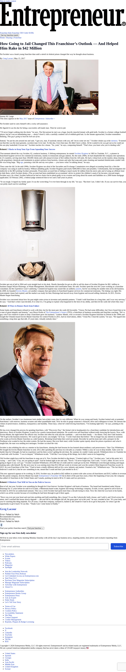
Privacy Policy (10, 609)
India (7, 660)
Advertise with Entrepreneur (16, 585)
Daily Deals (9, 600)
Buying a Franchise (13, 38)
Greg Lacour (8, 58)
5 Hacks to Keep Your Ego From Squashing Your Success (31, 149)
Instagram (9, 637)
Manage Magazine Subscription (17, 582)
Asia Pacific (9, 662)
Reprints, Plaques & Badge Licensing (19, 622)
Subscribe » (50, 119)
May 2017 (23, 119)
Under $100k (28, 33)
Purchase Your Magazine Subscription (19, 580)
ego (21, 162)
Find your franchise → (35, 528)
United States (10, 653)
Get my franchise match (9, 35)
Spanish (8, 656)
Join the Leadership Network (16, 571)
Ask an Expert (10, 598)
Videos (7, 561)
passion (78, 289)
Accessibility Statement (14, 613)
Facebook (9, 628)
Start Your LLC (11, 578)
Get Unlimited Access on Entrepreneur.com (22, 576)
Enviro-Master (21, 291)
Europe (8, 669)
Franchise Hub (6, 33)
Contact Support (11, 617)
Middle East (9, 664)
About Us (9, 587)
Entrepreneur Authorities (14, 591)
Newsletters (9, 554)
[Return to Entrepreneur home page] (63, 31)
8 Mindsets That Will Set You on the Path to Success (29, 482)
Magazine (9, 565)
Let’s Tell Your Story (13, 602)
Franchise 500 (17, 33)
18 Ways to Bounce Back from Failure (23, 306)
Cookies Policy (11, 611)
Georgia (8, 658)
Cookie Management (13, 620)
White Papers (10, 556)
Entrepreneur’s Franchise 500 (50, 476)
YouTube (8, 635)
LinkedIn (8, 633)
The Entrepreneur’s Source (56, 312)
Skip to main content (8, 1)
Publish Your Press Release (15, 574)
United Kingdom (11, 667)
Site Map (8, 615)
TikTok (8, 639)
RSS (6, 641)
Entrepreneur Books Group (15, 593)
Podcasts (8, 563)
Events (7, 558)
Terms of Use (10, 606)
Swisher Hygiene (81, 153)
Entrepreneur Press (12, 595)
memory (114, 141)
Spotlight (8, 567)
